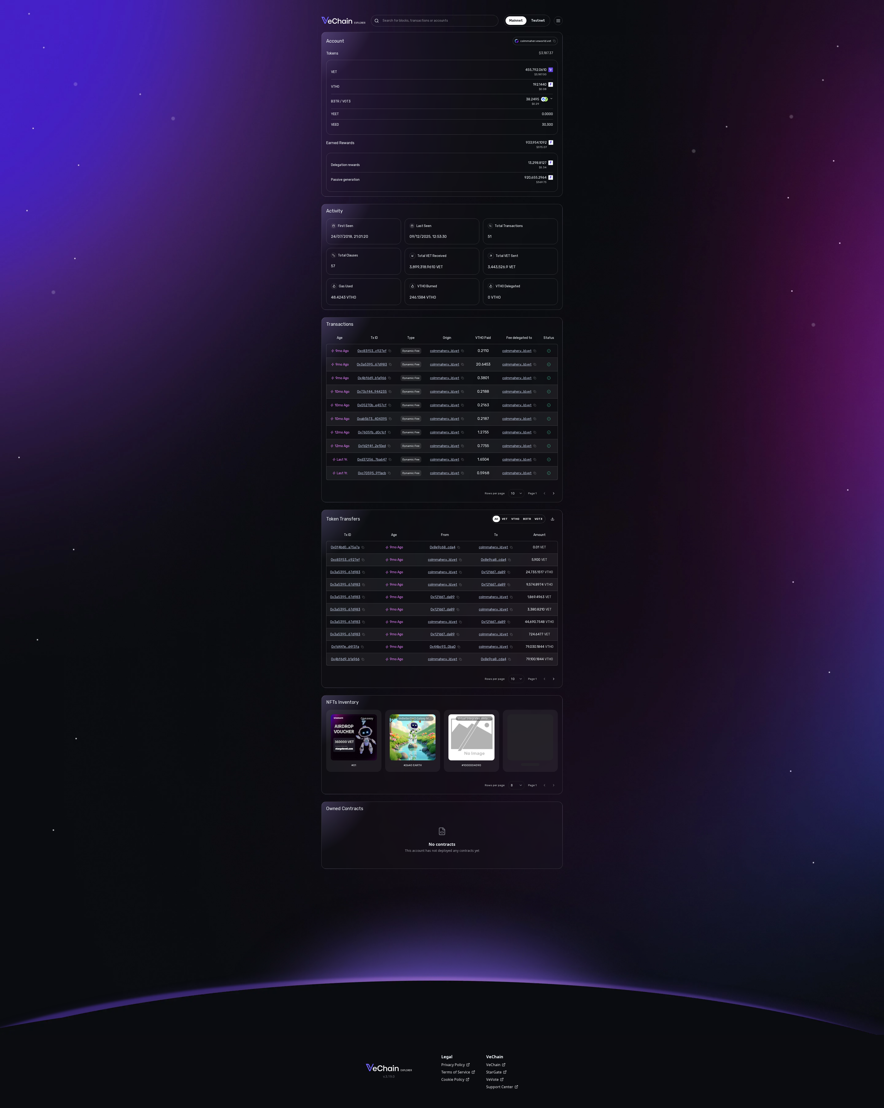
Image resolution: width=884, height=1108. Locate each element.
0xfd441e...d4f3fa (345, 647)
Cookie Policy (452, 1079)
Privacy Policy (453, 1064)
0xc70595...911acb (372, 473)
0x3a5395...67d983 (372, 364)
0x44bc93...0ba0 (443, 647)
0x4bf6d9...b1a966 (372, 378)
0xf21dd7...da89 (493, 572)
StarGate (494, 1072)
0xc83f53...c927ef (372, 351)
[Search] (376, 20)
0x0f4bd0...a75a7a (345, 547)
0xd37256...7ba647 (372, 460)
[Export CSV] (552, 519)
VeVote (492, 1079)
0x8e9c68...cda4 (442, 547)
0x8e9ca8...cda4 (493, 560)
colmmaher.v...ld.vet (444, 351)
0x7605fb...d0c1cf (372, 432)
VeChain (493, 1064)
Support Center (499, 1086)
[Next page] (554, 493)
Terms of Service (455, 1072)
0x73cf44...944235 (372, 392)
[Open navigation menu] (558, 20)
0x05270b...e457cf (372, 405)
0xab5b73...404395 (372, 419)
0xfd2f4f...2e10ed (372, 446)
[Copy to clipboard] (554, 41)
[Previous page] (544, 493)
